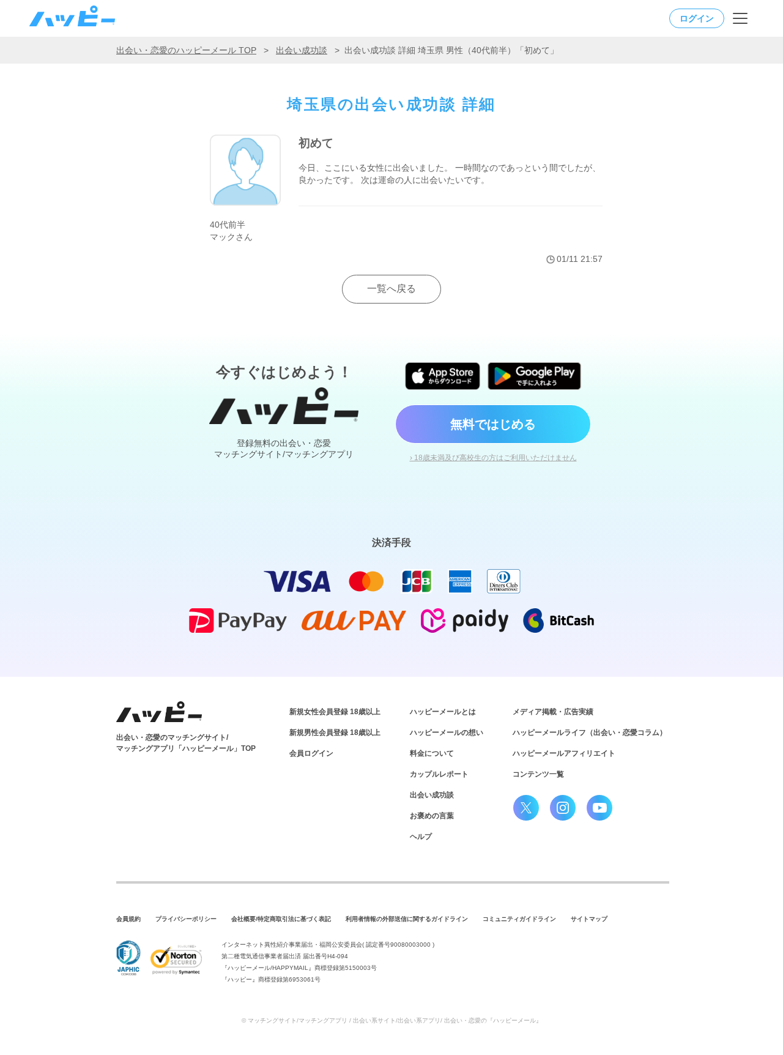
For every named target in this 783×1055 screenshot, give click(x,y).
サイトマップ (589, 918)
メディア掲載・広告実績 (553, 711)
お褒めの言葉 (432, 815)
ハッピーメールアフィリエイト (564, 753)
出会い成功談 (301, 50)
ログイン (697, 18)
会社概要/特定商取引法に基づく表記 (281, 918)
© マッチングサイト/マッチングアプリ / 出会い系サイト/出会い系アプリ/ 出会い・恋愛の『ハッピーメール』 (392, 1020)
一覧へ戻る (391, 288)
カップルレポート (439, 774)
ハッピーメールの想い (446, 732)
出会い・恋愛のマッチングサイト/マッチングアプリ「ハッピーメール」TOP (186, 743)
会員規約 (128, 918)
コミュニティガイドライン (519, 918)
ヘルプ (421, 836)
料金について (432, 753)
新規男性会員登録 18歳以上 (334, 732)
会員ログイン (311, 753)
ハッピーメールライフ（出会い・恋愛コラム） (590, 732)
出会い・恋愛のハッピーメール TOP (186, 50)
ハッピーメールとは (443, 711)
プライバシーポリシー (186, 918)
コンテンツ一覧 (538, 774)
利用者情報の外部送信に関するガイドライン (407, 918)
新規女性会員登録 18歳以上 (334, 711)
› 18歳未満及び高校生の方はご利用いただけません (493, 457)
